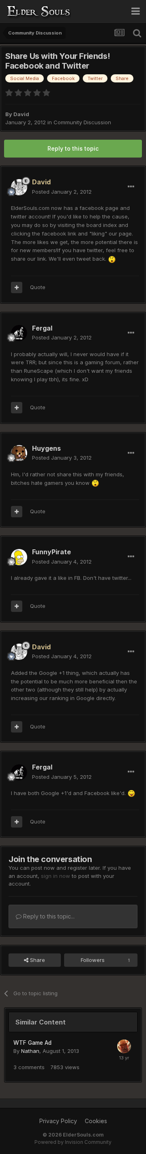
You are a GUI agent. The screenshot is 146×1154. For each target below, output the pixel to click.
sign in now (55, 876)
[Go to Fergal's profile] (19, 333)
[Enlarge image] (112, 258)
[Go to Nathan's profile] (124, 1046)
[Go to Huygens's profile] (19, 453)
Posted (62, 191)
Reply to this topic (73, 148)
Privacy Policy (58, 1120)
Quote (37, 287)
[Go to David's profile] (19, 187)
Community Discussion (82, 122)
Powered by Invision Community (73, 1142)
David (21, 114)
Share (36, 960)
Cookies (96, 1120)
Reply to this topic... (48, 916)
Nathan (30, 1051)
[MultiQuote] (16, 287)
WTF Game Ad (32, 1042)
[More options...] (131, 187)
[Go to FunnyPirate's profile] (19, 557)
